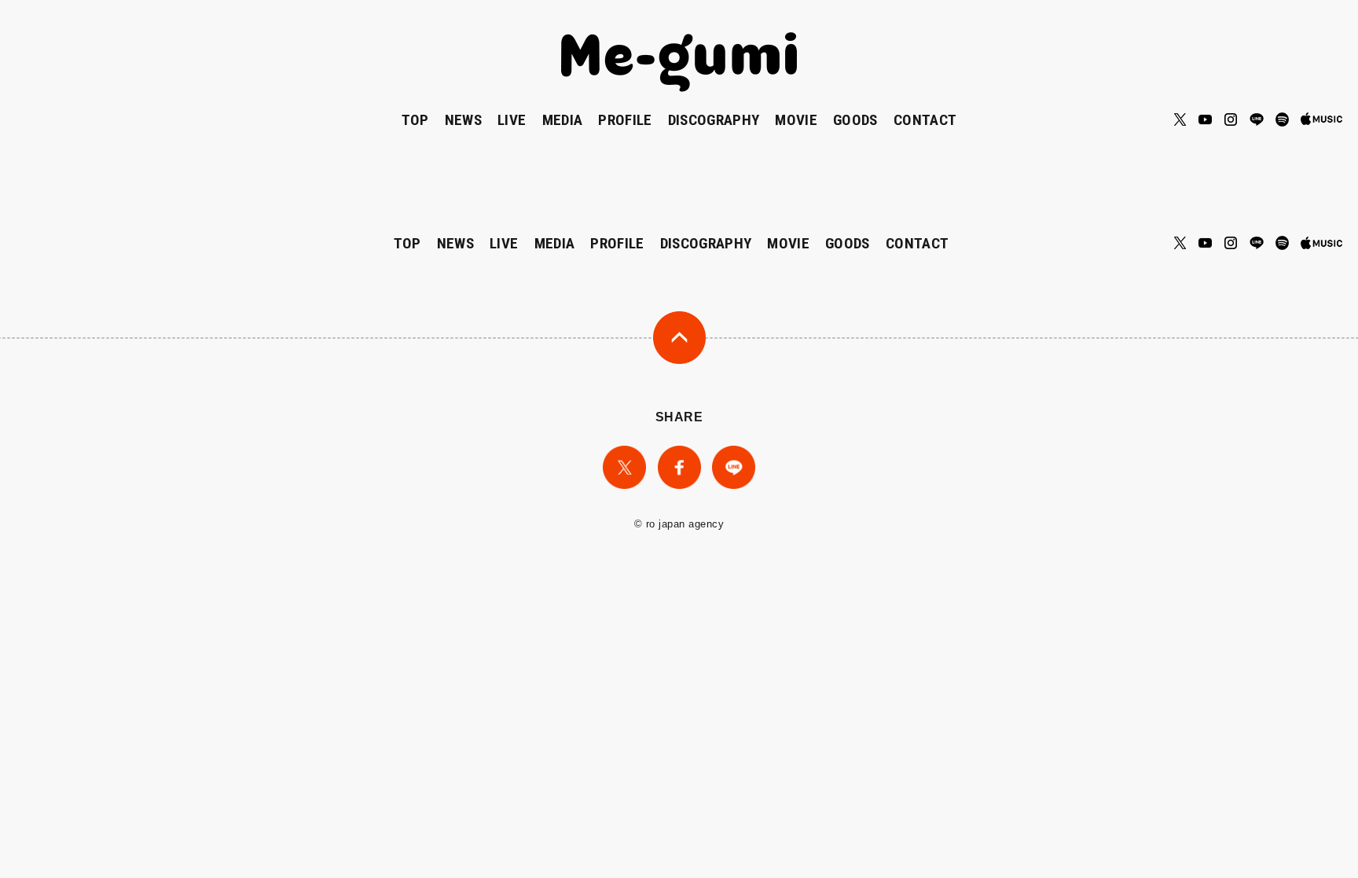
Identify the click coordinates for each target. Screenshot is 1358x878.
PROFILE (624, 120)
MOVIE (796, 120)
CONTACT (925, 120)
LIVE (511, 120)
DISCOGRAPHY (714, 120)
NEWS (463, 120)
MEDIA (562, 120)
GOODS (855, 120)
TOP (415, 120)
